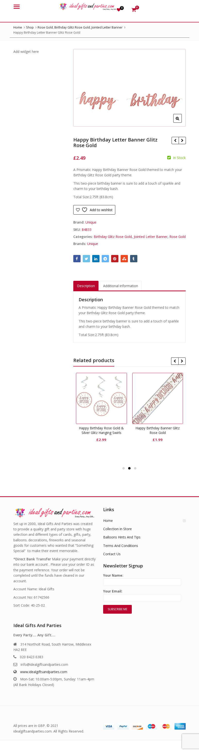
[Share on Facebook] (77, 258)
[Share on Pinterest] (114, 258)
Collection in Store (117, 528)
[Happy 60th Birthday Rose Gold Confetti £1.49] (175, 140)
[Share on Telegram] (105, 258)
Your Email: (112, 591)
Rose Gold (177, 236)
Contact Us (112, 554)
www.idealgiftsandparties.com (43, 671)
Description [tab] (86, 285)
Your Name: (113, 575)
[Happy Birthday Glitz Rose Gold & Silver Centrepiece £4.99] (182, 140)
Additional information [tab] (120, 285)
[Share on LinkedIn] (96, 258)
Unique (90, 222)
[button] (181, 122)
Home (108, 520)
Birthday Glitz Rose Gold (113, 236)
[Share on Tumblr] (133, 258)
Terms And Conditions (120, 545)
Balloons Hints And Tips (122, 537)
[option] (129, 88)
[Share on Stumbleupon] (124, 258)
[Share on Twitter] (86, 258)
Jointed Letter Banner (150, 236)
